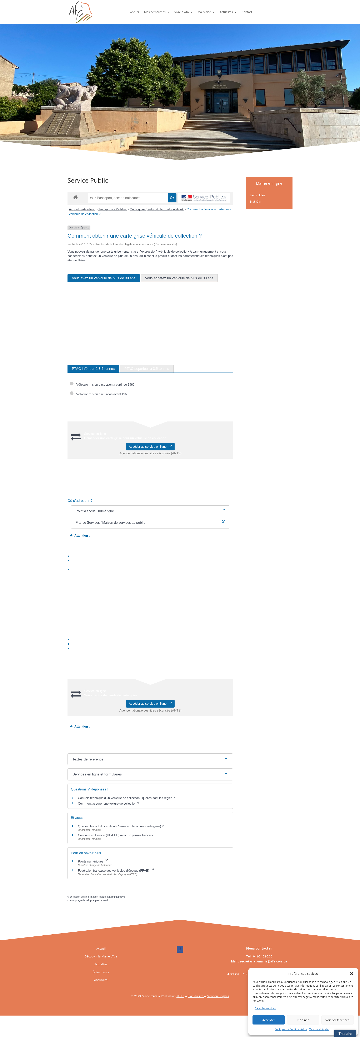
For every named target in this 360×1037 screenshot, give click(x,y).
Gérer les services (265, 1008)
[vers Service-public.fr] (204, 198)
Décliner (303, 1020)
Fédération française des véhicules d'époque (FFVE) (114, 870)
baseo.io (104, 900)
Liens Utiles (257, 195)
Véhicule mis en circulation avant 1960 (101, 394)
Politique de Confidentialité (291, 1029)
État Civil (255, 201)
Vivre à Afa (181, 12)
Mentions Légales (319, 1029)
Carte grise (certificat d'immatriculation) (157, 209)
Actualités (226, 12)
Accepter (268, 1020)
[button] (352, 974)
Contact (247, 12)
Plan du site (196, 996)
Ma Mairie (204, 12)
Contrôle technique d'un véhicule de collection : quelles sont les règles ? (126, 798)
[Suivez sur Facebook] (180, 949)
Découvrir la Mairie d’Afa (100, 956)
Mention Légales (218, 996)
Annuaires (101, 980)
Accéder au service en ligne (149, 446)
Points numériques (91, 861)
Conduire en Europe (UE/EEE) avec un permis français (115, 835)
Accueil (134, 12)
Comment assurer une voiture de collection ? (108, 803)
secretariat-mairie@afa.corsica (263, 961)
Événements (100, 972)
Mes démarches (155, 12)
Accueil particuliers (82, 209)
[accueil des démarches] (75, 197)
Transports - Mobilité (112, 209)
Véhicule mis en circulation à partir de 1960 (104, 384)
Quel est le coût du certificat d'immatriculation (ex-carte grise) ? (121, 826)
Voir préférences (337, 1020)
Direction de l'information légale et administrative (97, 896)
